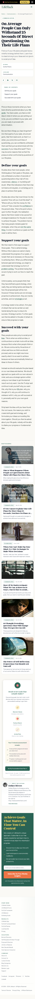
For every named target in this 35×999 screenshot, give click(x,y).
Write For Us (4, 966)
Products (5, 919)
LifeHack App (5, 921)
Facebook (4, 976)
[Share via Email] (17, 80)
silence (14, 182)
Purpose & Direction (7, 942)
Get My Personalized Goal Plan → (17, 768)
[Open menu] (31, 6)
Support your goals (11, 94)
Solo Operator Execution (8, 950)
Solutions (5, 935)
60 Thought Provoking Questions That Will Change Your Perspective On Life (15, 625)
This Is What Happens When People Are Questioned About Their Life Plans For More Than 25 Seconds (17, 473)
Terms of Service (6, 990)
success (4, 149)
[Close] (32, 2)
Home (3, 14)
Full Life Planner (5, 926)
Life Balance (4, 913)
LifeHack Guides (5, 905)
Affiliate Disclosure (26, 990)
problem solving (7, 269)
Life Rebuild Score (6, 908)
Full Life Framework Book (8, 924)
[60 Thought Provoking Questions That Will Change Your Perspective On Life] (17, 608)
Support (3, 971)
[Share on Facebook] (3, 80)
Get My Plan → (25, 2)
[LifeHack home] (7, 6)
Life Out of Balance (6, 945)
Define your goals (10, 91)
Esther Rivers (7, 67)
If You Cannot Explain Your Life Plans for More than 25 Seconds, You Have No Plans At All (17, 512)
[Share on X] (12, 80)
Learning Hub (5, 929)
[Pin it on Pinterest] (8, 80)
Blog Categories (6, 963)
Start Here (5, 903)
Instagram (11, 976)
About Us (4, 955)
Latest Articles (5, 960)
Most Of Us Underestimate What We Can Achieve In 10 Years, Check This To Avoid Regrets (15, 588)
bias (3, 338)
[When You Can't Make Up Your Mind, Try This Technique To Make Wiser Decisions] (17, 532)
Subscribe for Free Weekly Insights (17, 875)
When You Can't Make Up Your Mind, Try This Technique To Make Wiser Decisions (16, 549)
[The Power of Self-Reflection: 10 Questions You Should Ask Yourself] (17, 646)
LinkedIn (3, 979)
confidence (26, 206)
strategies (19, 299)
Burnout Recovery (6, 937)
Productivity (8, 543)
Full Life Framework (6, 910)
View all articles (12, 803)
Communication (11, 14)
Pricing (3, 931)
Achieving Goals (5, 915)
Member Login (5, 968)
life (18, 389)
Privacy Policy (16, 990)
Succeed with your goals (13, 97)
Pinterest (18, 976)
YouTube (27, 976)
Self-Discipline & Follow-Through (10, 939)
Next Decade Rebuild (7, 947)
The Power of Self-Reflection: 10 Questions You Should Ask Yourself (16, 664)
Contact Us (4, 958)
